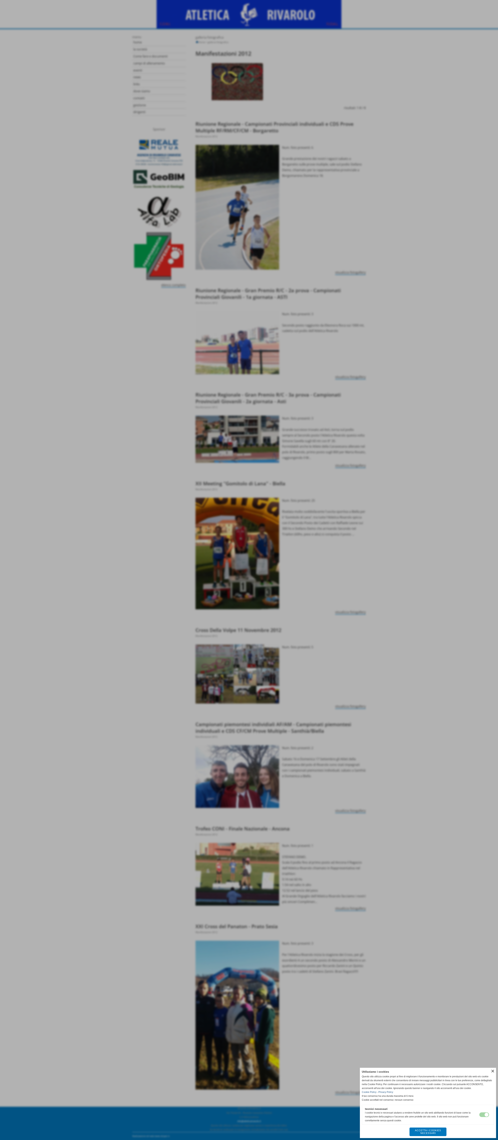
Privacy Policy (385, 1092)
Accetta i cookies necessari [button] (428, 1132)
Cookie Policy (369, 1092)
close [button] (492, 1071)
